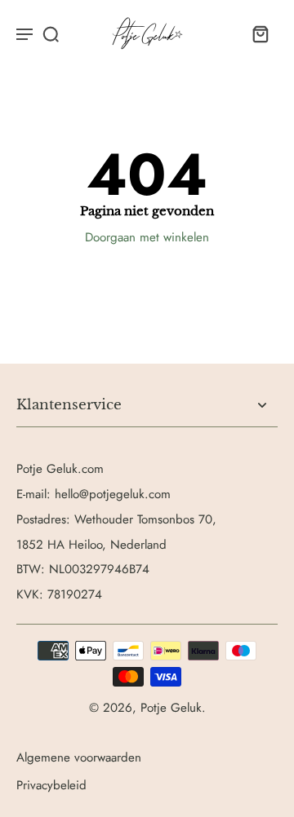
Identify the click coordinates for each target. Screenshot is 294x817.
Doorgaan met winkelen (147, 237)
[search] (51, 33)
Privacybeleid (51, 785)
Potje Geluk (171, 708)
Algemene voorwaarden (78, 757)
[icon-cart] (260, 33)
